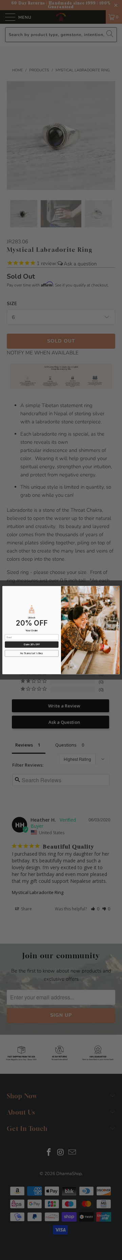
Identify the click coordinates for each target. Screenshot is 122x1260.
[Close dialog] (117, 589)
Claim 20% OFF (32, 644)
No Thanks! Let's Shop (31, 653)
